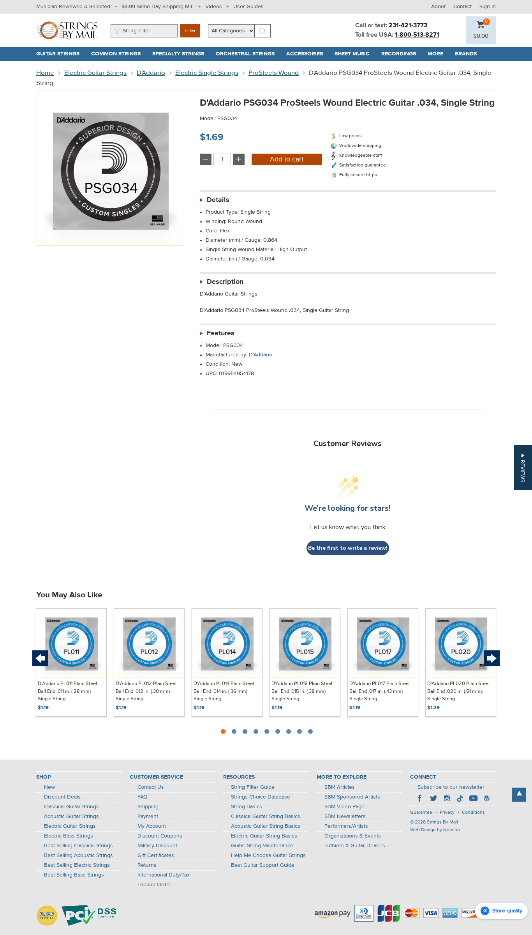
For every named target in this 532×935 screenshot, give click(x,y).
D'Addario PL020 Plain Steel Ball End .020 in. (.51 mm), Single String (458, 691)
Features (220, 333)
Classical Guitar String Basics (265, 816)
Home (45, 73)
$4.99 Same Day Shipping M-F (158, 6)
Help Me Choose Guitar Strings (268, 855)
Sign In (487, 6)
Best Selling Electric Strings (77, 865)
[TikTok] (460, 799)
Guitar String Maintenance (262, 845)
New (49, 787)
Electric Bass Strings (68, 836)
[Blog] (486, 799)
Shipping (148, 806)
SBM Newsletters (345, 816)
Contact (462, 6)
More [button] (438, 54)
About (438, 6)
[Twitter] (433, 799)
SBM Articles (339, 787)
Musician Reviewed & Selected (73, 6)
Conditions (473, 812)
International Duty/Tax (163, 875)
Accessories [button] (307, 54)
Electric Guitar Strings (95, 73)
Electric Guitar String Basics (264, 836)
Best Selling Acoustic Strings (78, 855)
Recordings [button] (401, 54)
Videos (213, 6)
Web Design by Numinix (435, 830)
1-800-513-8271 (417, 35)
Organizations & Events (352, 836)
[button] (480, 36)
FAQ (142, 797)
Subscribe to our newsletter (450, 787)
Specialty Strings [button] (181, 54)
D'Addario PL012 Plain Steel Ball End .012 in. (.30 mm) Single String (146, 691)
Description (225, 281)
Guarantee (421, 812)
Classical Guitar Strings (71, 806)
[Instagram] (447, 799)
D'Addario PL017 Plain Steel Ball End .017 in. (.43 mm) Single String (379, 691)
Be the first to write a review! (348, 548)
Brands (466, 54)
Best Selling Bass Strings (74, 875)
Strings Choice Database (260, 797)
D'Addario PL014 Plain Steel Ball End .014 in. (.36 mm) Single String (224, 691)
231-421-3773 (408, 26)
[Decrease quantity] (205, 159)
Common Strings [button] (118, 54)
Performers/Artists (346, 826)
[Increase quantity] (239, 159)
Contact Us (150, 787)
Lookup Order (154, 884)
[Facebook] (420, 799)
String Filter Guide (253, 787)
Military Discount (157, 845)
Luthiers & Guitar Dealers (354, 845)
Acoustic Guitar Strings (71, 816)
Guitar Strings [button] (60, 54)
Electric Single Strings (206, 73)
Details (218, 200)
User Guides (248, 6)
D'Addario (151, 73)
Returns (147, 865)
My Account (151, 826)
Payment (147, 816)
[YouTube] (473, 799)
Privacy (447, 812)
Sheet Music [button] (355, 54)
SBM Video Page (344, 806)
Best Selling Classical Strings (78, 845)
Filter (190, 30)
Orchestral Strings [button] (248, 54)
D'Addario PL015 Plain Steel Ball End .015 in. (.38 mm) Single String (301, 691)
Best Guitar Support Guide (262, 865)
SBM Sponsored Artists (352, 797)
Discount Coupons (159, 836)
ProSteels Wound (273, 73)
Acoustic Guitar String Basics (265, 826)
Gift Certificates (155, 855)
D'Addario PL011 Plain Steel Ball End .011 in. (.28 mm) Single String (67, 691)
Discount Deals (62, 797)
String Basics (246, 806)
